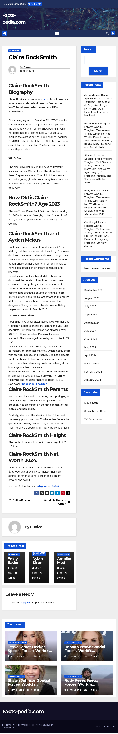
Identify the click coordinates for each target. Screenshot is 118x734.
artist (46, 99)
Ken (38, 656)
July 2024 (90, 330)
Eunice (27, 67)
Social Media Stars (39, 554)
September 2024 (94, 314)
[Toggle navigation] (56, 33)
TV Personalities (94, 419)
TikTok (55, 486)
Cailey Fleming (22, 500)
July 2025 (90, 306)
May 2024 (90, 347)
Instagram (41, 486)
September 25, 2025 (21, 656)
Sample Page (109, 726)
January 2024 (92, 379)
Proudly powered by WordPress (17, 725)
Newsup (46, 725)
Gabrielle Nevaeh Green (55, 502)
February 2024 (93, 371)
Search (88, 49)
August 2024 (92, 322)
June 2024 (90, 339)
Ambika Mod (64, 560)
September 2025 (94, 290)
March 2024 (91, 363)
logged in (26, 602)
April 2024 (90, 355)
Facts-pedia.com (23, 711)
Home (97, 726)
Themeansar (8, 727)
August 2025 (91, 298)
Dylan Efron (37, 560)
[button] (107, 33)
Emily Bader (13, 560)
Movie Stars (14, 51)
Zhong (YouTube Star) (34, 383)
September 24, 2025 (21, 690)
